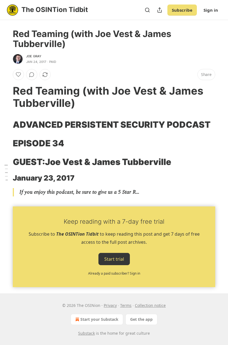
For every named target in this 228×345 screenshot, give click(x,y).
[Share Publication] (159, 10)
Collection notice (150, 305)
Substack (86, 333)
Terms (126, 305)
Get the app (141, 319)
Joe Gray (34, 56)
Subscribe (182, 10)
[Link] (5, 96)
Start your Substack (99, 319)
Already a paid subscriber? (114, 273)
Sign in (211, 10)
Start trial (114, 259)
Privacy (110, 305)
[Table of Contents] (6, 173)
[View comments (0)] (31, 74)
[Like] (18, 74)
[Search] (147, 10)
